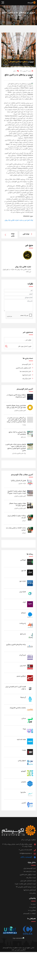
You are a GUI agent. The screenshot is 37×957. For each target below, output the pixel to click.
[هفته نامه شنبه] (30, 741)
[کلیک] (30, 604)
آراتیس (24, 803)
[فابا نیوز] (30, 572)
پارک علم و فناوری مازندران (19, 453)
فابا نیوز (23, 570)
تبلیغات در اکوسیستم (29, 913)
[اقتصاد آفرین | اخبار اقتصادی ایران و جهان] (30, 689)
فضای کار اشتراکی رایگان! (18, 480)
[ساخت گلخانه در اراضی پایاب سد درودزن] (30, 530)
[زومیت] (30, 752)
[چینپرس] (30, 784)
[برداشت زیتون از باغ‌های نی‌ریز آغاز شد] (30, 517)
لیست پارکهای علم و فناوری (28, 874)
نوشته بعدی (12, 235)
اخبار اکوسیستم (26, 364)
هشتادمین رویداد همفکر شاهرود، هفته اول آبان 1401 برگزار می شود (16, 406)
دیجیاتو (23, 613)
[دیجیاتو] (30, 615)
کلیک (24, 602)
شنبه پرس (23, 665)
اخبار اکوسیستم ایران (30, 868)
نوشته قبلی (26, 234)
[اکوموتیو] (30, 773)
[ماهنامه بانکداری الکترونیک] (30, 710)
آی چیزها (23, 697)
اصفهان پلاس (22, 760)
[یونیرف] (10, 930)
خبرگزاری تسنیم (21, 676)
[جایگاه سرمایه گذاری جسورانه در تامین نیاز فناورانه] (30, 397)
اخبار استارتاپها (26, 375)
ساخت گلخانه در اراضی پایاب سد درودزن (16, 529)
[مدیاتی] (30, 720)
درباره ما (33, 904)
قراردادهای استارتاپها (30, 890)
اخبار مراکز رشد (26, 378)
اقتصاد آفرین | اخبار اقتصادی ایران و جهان (16, 688)
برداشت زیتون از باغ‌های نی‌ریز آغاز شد (17, 516)
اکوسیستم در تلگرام (26, 857)
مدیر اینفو (23, 437)
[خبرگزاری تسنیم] (30, 678)
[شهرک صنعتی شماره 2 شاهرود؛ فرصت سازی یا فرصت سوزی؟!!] (30, 493)
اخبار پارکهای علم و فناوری (23, 368)
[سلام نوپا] (30, 794)
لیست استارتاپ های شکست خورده (25, 884)
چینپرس (23, 782)
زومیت (24, 425)
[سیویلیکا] (27, 930)
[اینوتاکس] (30, 562)
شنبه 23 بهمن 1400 (25, 71)
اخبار (16, 18)
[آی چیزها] (30, 699)
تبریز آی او (23, 655)
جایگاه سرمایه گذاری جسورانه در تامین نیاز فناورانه (16, 396)
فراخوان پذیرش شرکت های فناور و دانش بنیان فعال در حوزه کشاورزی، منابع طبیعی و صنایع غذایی (16, 447)
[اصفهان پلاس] (30, 762)
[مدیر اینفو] (30, 636)
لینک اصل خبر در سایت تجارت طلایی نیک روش (19, 220)
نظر (14, 71)
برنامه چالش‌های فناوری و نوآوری (16, 644)
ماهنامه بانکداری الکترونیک (18, 708)
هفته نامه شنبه (21, 739)
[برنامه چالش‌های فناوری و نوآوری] (30, 646)
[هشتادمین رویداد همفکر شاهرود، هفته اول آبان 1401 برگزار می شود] (30, 407)
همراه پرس (22, 592)
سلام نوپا (23, 792)
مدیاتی (24, 718)
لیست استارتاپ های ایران (28, 881)
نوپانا (24, 729)
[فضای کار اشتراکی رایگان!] (30, 482)
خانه (22, 18)
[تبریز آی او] (30, 657)
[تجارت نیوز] (30, 583)
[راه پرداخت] (30, 625)
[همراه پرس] (30, 594)
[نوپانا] (30, 731)
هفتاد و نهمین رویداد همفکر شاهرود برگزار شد (17, 504)
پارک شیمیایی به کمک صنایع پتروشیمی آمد (17, 433)
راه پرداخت (22, 623)
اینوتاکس (23, 560)
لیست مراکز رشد (31, 877)
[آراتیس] (30, 805)
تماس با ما (32, 907)
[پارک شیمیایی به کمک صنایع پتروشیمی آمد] (30, 434)
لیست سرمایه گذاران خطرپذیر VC (26, 887)
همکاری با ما (32, 910)
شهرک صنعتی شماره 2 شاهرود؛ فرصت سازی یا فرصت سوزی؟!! (17, 492)
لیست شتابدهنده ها (30, 871)
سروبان (24, 521)
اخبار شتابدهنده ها (25, 371)
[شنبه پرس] (30, 667)
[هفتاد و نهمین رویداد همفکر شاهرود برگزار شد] (30, 505)
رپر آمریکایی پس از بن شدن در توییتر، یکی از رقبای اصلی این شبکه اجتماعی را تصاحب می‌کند (16, 420)
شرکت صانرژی (22, 483)
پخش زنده (32, 893)
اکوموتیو (23, 771)
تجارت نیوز (22, 581)
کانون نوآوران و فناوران (20, 410)
